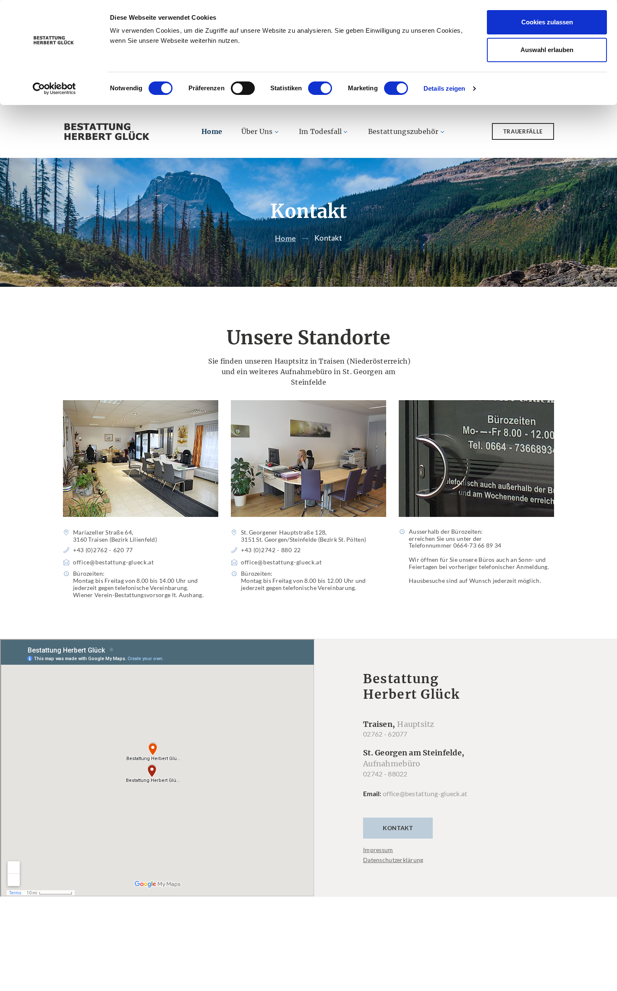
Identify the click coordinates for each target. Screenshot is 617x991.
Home (211, 131)
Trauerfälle (523, 131)
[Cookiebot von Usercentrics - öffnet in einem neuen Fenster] (54, 88)
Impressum (378, 849)
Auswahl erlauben (546, 49)
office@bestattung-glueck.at (425, 793)
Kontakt (398, 827)
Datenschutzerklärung (393, 859)
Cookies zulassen (547, 22)
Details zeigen (444, 88)
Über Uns (257, 131)
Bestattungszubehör (403, 131)
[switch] (243, 88)
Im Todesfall (320, 131)
